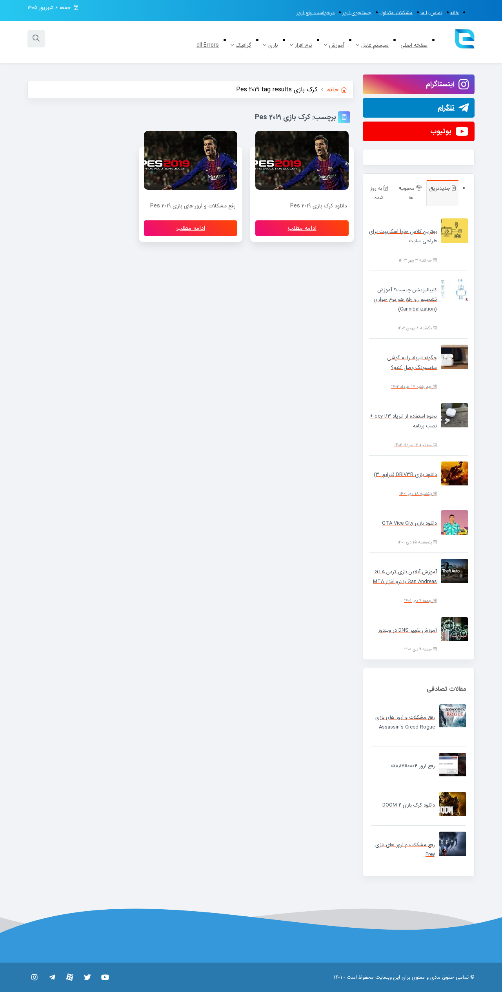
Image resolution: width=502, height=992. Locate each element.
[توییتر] (87, 977)
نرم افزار (303, 45)
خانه (454, 13)
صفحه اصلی (413, 45)
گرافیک (243, 45)
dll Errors (207, 45)
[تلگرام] (52, 977)
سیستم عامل (375, 45)
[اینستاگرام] (34, 977)
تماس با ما (431, 13)
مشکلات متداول (396, 13)
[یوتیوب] (105, 977)
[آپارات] (69, 977)
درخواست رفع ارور (315, 13)
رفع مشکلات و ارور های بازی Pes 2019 (193, 206)
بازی (273, 45)
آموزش (336, 45)
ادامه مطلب (302, 228)
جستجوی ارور (356, 13)
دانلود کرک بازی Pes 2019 (318, 206)
